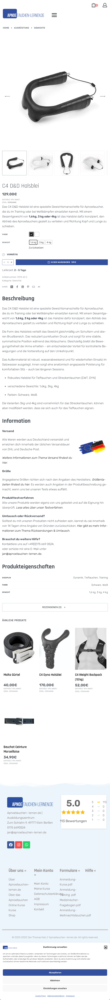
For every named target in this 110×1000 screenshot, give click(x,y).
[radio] (31, 234)
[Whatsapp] (26, 844)
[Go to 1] (14, 163)
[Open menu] (54, 15)
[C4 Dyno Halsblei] (55, 649)
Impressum (70, 996)
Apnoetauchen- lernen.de (63, 937)
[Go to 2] (40, 163)
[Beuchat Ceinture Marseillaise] (19, 721)
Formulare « (70, 870)
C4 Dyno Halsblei (50, 675)
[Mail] (33, 286)
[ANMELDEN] (105, 5)
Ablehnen (55, 980)
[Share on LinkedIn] (22, 286)
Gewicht (6, 242)
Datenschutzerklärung (55, 996)
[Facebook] (10, 844)
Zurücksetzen (36, 247)
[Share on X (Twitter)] (11, 286)
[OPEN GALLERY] (55, 96)
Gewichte (39, 28)
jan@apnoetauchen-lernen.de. (22, 553)
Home (6, 28)
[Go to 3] (66, 163)
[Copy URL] (39, 286)
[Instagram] (18, 844)
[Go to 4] (92, 163)
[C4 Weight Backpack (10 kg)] (90, 649)
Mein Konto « (43, 872)
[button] (105, 947)
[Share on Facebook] (17, 286)
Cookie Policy (40, 996)
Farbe (5, 234)
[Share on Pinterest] (28, 286)
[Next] (102, 96)
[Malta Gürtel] (19, 649)
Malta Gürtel (12, 675)
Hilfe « (90, 870)
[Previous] (7, 96)
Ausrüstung (21, 28)
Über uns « (17, 870)
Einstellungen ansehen (55, 988)
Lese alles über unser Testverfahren (39, 507)
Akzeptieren (55, 972)
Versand (12, 202)
